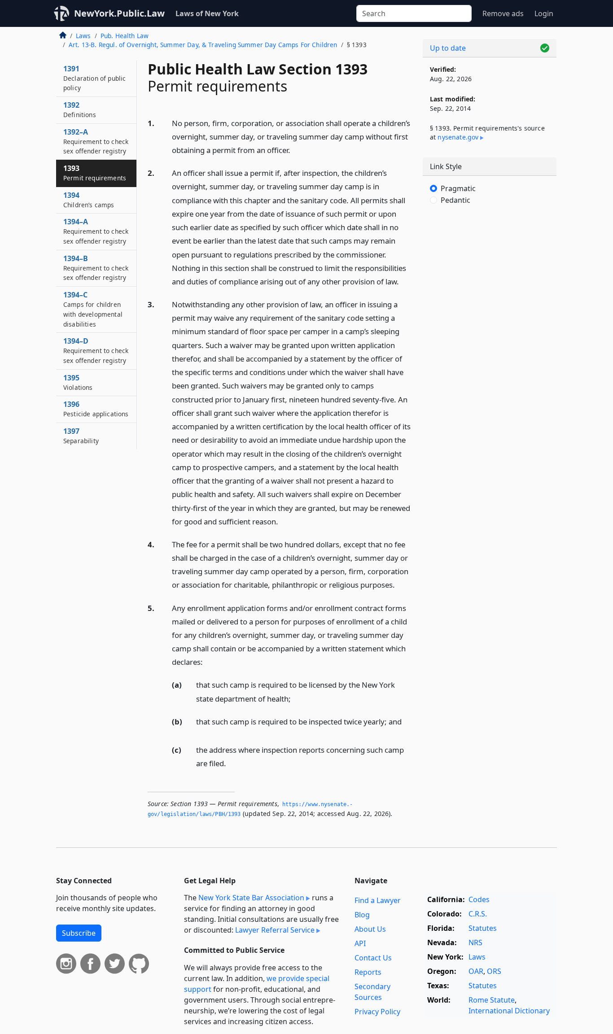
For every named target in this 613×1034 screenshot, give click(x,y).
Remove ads (503, 13)
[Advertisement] (489, 361)
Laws (83, 35)
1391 (94, 78)
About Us (370, 929)
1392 (79, 109)
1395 (78, 382)
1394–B (95, 267)
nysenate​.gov (458, 137)
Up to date (448, 48)
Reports (368, 972)
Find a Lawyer (378, 900)
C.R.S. (478, 914)
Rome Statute (492, 1000)
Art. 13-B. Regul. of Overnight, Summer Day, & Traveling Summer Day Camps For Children (203, 44)
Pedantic (455, 200)
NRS (475, 942)
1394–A (95, 231)
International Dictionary (509, 1011)
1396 (96, 408)
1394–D (95, 350)
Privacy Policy (377, 1012)
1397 (81, 435)
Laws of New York (207, 13)
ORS (494, 971)
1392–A (95, 141)
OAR (476, 971)
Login (543, 13)
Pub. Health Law (125, 35)
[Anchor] (295, 149)
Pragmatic (458, 188)
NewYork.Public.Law (119, 13)
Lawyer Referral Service (275, 930)
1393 (94, 172)
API (360, 943)
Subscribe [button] (79, 933)
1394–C (93, 309)
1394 (88, 199)
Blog (362, 915)
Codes (479, 899)
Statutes (483, 928)
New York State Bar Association (251, 898)
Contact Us (373, 958)
